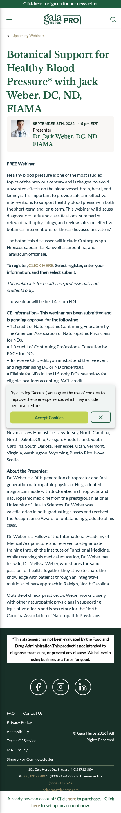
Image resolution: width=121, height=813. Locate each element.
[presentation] (101, 417)
